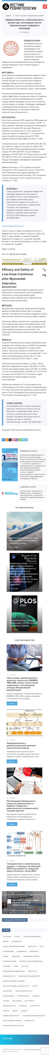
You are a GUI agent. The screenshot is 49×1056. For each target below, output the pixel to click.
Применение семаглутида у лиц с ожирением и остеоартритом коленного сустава (24, 540)
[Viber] (16, 439)
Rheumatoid (16, 956)
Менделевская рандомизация (14, 971)
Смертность (32, 971)
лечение (6, 1001)
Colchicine (7, 936)
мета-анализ (17, 1001)
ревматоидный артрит (11, 1016)
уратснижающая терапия (12, 1020)
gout (42, 946)
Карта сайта (7, 1038)
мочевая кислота (9, 1006)
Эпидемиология (9, 976)
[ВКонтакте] (3, 439)
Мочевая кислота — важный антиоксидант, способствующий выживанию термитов (24, 623)
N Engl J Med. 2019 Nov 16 (12, 226)
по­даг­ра (6, 1011)
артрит (35, 986)
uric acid (25, 966)
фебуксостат (29, 1020)
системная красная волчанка (34, 1016)
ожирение (23, 1006)
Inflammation (22, 951)
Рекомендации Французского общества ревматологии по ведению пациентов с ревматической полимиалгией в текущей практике (22, 805)
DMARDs (6, 941)
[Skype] (23, 439)
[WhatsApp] (20, 439)
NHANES (5, 956)
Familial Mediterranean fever (14, 946)
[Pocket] (13, 439)
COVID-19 (17, 936)
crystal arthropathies (32, 936)
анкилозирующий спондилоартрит (16, 986)
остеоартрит (35, 1006)
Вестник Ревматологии (20, 7)
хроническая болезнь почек (13, 1025)
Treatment (7, 966)
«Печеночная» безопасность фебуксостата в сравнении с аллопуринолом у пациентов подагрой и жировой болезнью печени (10, 493)
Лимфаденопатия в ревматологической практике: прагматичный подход (21, 745)
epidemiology (17, 941)
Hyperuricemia (8, 951)
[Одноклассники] (6, 439)
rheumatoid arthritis (31, 956)
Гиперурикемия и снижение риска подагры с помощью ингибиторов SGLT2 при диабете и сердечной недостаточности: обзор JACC (23, 867)
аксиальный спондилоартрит (29, 976)
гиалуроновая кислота (23, 991)
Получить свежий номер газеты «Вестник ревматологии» (26, 902)
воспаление (7, 991)
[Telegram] (26, 439)
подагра (15, 1011)
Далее (12, 703)
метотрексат (29, 1001)
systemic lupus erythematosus (31, 961)
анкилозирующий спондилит (14, 981)
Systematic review (9, 961)
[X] (10, 439)
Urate (16, 966)
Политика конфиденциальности (34, 1049)
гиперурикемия (8, 996)
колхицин (35, 996)
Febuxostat (32, 946)
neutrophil (34, 951)
